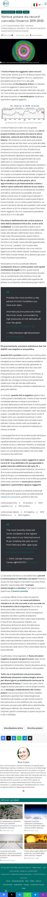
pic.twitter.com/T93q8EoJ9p (20, 326)
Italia (27, 881)
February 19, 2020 (15, 336)
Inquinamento (7, 884)
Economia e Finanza (37, 884)
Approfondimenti (8, 12)
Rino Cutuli (7, 35)
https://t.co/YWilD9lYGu (24, 548)
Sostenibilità (18, 884)
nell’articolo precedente (10, 497)
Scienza (38, 881)
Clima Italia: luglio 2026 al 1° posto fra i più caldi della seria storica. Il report (35, 853)
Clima (19, 12)
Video (23, 888)
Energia (26, 884)
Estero (32, 881)
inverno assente (20, 591)
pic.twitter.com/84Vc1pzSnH (20, 552)
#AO (8, 548)
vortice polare (35, 728)
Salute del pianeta (18, 881)
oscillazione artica (14, 728)
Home (8, 881)
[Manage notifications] (6, 891)
